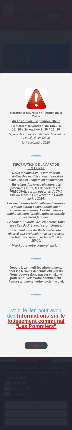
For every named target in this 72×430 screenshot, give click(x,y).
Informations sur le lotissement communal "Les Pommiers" (36, 321)
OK (36, 345)
